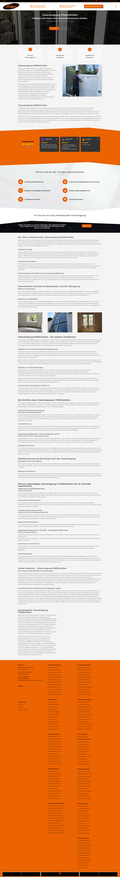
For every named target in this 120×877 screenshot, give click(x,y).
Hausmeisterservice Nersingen (84, 679)
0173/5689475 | (91, 1)
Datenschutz (21, 704)
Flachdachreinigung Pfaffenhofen (85, 706)
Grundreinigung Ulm (52, 788)
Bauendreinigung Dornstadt (54, 741)
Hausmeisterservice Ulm (82, 684)
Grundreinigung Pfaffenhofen (54, 773)
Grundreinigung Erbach (53, 778)
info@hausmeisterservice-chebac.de (107, 1)
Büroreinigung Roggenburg (83, 815)
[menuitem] (116, 6)
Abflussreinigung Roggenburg (84, 852)
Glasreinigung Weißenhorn (83, 763)
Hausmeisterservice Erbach (83, 674)
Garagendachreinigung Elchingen (55, 820)
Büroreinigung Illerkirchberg (84, 825)
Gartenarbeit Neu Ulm (53, 702)
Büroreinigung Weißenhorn (83, 833)
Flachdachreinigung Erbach (83, 711)
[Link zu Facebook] (3, 1)
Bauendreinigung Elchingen (54, 751)
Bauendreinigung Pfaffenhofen (55, 739)
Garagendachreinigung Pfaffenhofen (56, 808)
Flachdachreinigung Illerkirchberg (85, 724)
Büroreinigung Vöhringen (83, 830)
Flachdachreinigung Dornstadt (84, 709)
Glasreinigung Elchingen (83, 751)
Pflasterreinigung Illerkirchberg (84, 791)
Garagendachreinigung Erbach (55, 813)
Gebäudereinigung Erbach (54, 687)
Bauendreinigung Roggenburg (55, 746)
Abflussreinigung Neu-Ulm (83, 865)
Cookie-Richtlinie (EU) (23, 709)
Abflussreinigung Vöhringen (83, 843)
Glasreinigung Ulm (81, 754)
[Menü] (116, 6)
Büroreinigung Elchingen (83, 820)
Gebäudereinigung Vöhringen (55, 672)
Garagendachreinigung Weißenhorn (56, 832)
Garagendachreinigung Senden (55, 827)
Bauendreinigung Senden (54, 758)
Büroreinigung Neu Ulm (82, 805)
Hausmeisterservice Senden (83, 689)
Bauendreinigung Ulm (53, 753)
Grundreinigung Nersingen (54, 783)
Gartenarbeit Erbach (52, 709)
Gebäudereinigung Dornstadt (54, 669)
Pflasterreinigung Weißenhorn (84, 798)
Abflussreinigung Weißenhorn (84, 840)
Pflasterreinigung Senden (83, 793)
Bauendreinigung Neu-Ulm (54, 736)
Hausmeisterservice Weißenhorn (84, 694)
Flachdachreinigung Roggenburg (85, 714)
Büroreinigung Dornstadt (83, 810)
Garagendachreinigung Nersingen (55, 818)
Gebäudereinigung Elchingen (54, 679)
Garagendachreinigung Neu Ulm (55, 805)
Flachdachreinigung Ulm (83, 721)
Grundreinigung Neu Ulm (54, 771)
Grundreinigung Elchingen (54, 785)
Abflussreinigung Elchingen (83, 847)
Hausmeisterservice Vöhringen (84, 692)
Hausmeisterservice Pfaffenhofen (84, 669)
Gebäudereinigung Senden (54, 674)
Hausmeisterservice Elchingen (84, 682)
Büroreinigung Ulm (81, 823)
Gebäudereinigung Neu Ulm (54, 692)
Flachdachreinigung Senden (83, 704)
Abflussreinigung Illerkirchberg (84, 845)
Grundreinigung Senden (53, 793)
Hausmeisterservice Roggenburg (84, 677)
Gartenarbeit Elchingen (53, 716)
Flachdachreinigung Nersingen (84, 716)
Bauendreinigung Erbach (53, 743)
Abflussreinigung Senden (83, 862)
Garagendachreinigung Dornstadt (55, 810)
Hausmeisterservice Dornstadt (84, 672)
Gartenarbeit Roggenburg (54, 711)
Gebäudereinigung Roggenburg (55, 684)
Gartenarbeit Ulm (52, 719)
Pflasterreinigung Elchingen (83, 786)
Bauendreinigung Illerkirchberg (55, 756)
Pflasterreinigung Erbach (83, 778)
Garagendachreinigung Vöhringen (55, 830)
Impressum (20, 707)
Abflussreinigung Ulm (82, 867)
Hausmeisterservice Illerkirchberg (85, 687)
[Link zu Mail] (5, 1)
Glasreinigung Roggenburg (83, 746)
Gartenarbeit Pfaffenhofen (54, 704)
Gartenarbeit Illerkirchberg (54, 721)
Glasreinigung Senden (82, 759)
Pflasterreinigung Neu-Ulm (83, 771)
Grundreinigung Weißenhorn (54, 798)
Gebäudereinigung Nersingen (55, 682)
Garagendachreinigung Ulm (54, 822)
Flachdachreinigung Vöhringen (84, 726)
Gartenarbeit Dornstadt (53, 706)
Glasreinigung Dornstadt (83, 741)
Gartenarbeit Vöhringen (53, 726)
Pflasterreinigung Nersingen (83, 783)
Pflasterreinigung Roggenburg (84, 781)
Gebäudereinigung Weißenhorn (55, 694)
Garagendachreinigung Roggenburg (56, 815)
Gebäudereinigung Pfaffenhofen (55, 689)
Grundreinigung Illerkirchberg (55, 790)
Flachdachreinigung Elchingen (84, 719)
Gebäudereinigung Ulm (53, 667)
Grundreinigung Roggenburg (54, 781)
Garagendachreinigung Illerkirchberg (56, 825)
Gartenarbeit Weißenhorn (53, 729)
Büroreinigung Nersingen (83, 818)
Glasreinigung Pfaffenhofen (84, 739)
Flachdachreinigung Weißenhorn (85, 729)
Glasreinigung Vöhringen (83, 761)
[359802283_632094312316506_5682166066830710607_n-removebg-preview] (11, 6)
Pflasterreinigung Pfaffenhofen (84, 773)
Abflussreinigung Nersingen (83, 850)
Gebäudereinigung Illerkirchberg (55, 677)
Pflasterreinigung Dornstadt (83, 776)
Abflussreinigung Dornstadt (83, 857)
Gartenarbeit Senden (52, 724)
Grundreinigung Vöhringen (54, 795)
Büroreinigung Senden (82, 828)
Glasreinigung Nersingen (83, 749)
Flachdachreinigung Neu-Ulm (84, 702)
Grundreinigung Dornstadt (54, 776)
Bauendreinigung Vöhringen (54, 761)
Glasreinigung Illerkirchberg (83, 756)
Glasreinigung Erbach (82, 744)
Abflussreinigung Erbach (83, 855)
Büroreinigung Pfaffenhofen (83, 808)
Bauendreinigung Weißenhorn (55, 763)
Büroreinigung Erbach (82, 813)
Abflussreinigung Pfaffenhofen (84, 860)
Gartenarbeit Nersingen (53, 714)
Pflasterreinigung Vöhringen (83, 796)
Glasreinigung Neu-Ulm (82, 736)
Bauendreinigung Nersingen (54, 748)
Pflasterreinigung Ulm (82, 788)
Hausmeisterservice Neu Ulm (84, 667)
